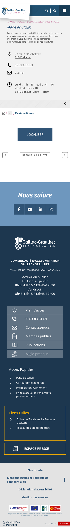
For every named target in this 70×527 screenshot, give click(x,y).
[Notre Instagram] (51, 209)
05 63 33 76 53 (24, 65)
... (10, 113)
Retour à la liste (35, 155)
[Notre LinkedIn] (40, 209)
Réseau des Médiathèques (33, 427)
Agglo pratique (37, 353)
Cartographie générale (30, 382)
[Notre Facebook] (19, 209)
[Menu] (64, 10)
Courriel (19, 72)
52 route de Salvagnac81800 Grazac (28, 55)
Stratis (64, 523)
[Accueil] (4, 113)
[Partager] (65, 104)
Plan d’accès (35, 310)
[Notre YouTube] (29, 209)
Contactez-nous (38, 327)
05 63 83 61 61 (36, 319)
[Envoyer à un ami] (46, 10)
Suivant (65, 155)
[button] (54, 10)
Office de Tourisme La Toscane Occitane (35, 420)
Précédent (5, 155)
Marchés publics (38, 336)
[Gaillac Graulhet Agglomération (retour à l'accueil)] (19, 15)
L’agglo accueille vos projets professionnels (33, 394)
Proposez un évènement (31, 388)
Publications (35, 345)
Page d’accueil (25, 377)
